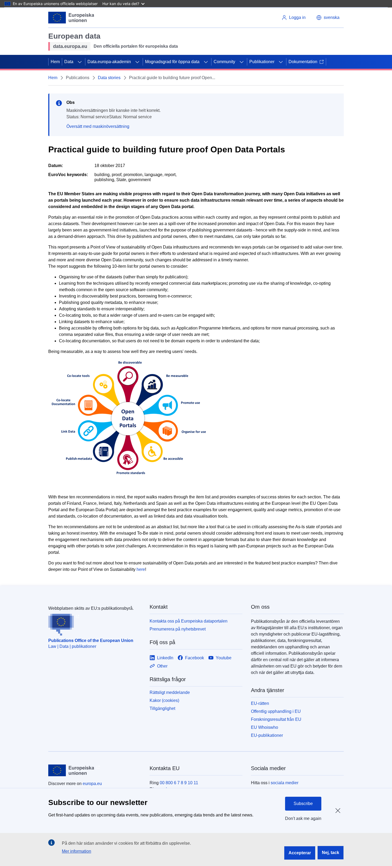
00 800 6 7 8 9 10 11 (179, 782)
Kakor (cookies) (164, 700)
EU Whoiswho (264, 727)
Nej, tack (330, 852)
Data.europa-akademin (109, 61)
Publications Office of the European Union (90, 640)
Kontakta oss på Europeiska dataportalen (188, 621)
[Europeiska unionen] (71, 17)
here (141, 569)
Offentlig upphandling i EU (276, 711)
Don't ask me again (303, 818)
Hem (55, 61)
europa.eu (92, 783)
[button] (328, 17)
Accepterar (300, 853)
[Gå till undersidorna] (79, 62)
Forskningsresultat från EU (276, 719)
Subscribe (303, 803)
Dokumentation (303, 61)
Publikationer (261, 61)
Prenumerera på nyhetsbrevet (178, 629)
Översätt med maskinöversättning (97, 126)
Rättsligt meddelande (170, 692)
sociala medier (284, 782)
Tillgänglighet (162, 708)
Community (224, 61)
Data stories (109, 77)
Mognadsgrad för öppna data (172, 61)
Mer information (76, 851)
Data (68, 61)
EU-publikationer (267, 735)
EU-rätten (260, 703)
